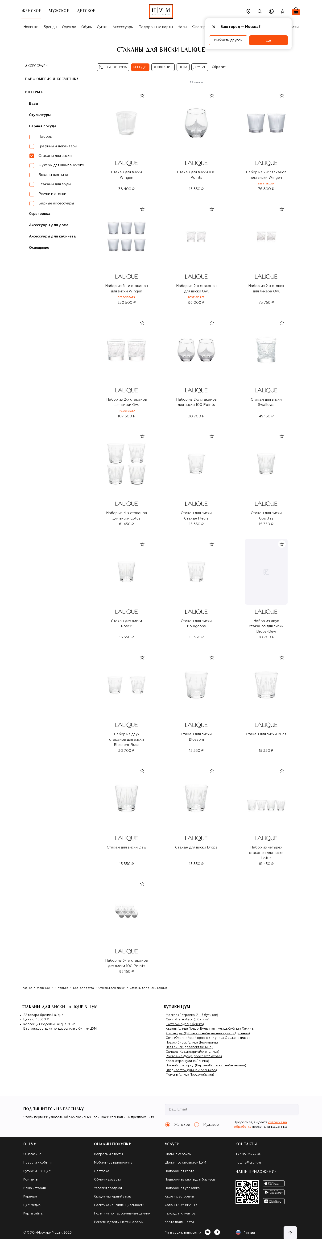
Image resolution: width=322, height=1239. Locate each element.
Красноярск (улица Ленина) (187, 1061)
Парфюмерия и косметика (52, 79)
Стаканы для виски (111, 988)
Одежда (69, 27)
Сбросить (219, 67)
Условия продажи (108, 1188)
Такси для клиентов (180, 1213)
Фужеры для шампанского (61, 165)
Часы (182, 27)
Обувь (86, 27)
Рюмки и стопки (52, 194)
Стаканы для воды (54, 184)
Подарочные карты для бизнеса (190, 1179)
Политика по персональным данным (122, 1213)
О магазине (32, 1154)
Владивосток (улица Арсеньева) (191, 1070)
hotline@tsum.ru (248, 1162)
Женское (43, 988)
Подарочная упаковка (182, 1188)
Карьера (30, 1196)
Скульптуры (40, 115)
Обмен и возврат (107, 1179)
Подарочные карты (156, 27)
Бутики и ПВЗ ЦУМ (37, 1171)
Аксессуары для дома (49, 225)
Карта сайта (32, 1213)
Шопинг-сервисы (178, 1154)
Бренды (50, 27)
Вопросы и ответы (108, 1154)
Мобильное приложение (113, 1162)
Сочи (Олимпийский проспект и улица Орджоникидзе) (208, 1037)
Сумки (102, 27)
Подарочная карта (179, 1171)
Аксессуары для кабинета (52, 236)
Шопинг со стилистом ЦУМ (185, 1162)
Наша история (34, 1188)
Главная (26, 988)
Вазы (33, 103)
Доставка (101, 1171)
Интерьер (34, 92)
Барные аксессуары (56, 203)
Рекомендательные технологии (119, 1222)
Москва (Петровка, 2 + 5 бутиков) (192, 1015)
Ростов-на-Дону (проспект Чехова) (194, 1056)
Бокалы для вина (53, 175)
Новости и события (38, 1162)
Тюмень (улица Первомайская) (190, 1074)
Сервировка (39, 214)
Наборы (45, 136)
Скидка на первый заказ (113, 1196)
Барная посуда (43, 126)
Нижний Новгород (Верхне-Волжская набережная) (206, 1065)
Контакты (30, 1179)
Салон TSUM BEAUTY (181, 1205)
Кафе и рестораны (179, 1196)
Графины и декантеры (57, 146)
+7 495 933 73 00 (248, 1154)
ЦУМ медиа (32, 1205)
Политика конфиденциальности (119, 1205)
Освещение (39, 247)
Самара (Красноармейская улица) (192, 1051)
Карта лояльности (179, 1222)
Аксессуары (122, 27)
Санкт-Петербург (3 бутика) (187, 1019)
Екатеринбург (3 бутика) (185, 1024)
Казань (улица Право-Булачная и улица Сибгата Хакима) (210, 1028)
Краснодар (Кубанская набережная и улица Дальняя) (208, 1033)
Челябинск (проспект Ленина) (189, 1047)
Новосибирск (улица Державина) (192, 1042)
